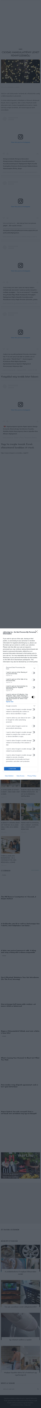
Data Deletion (9, 776)
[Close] (37, 632)
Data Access (20, 776)
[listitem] (20, 668)
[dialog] (20, 704)
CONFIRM (12, 769)
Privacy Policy (31, 776)
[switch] (33, 673)
